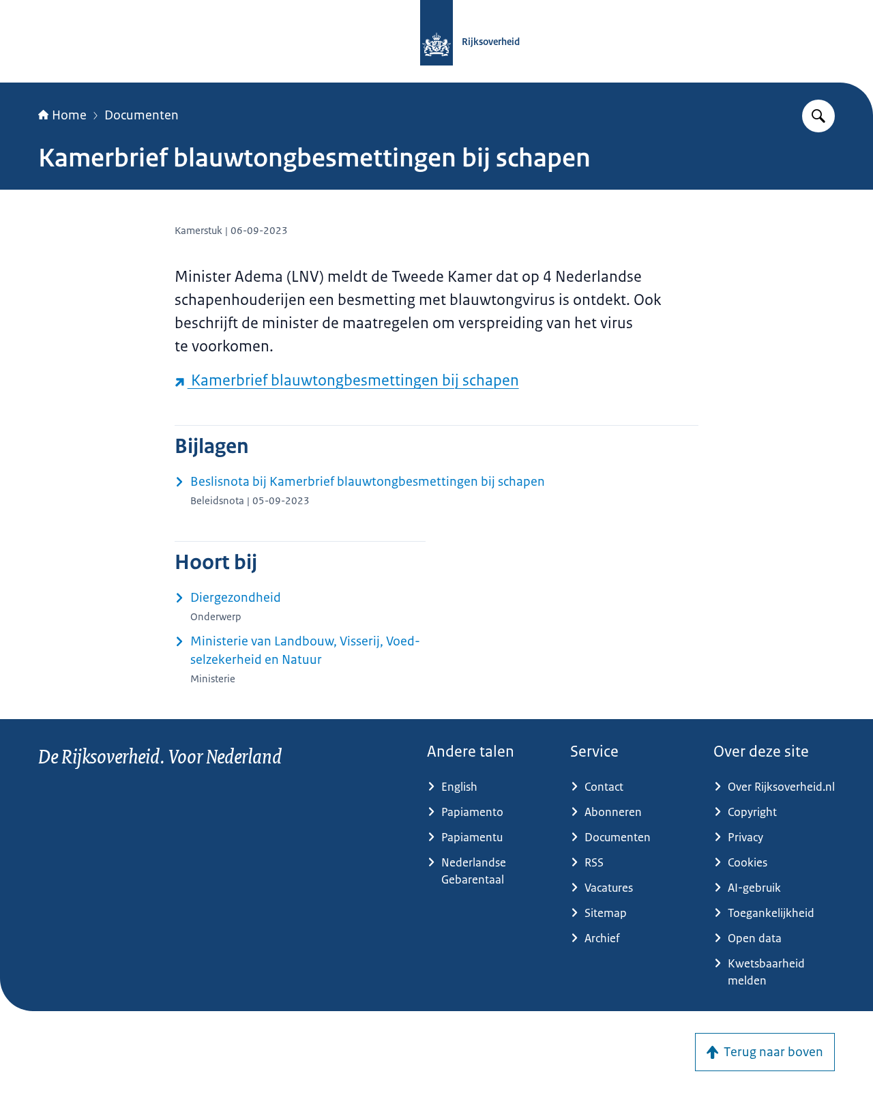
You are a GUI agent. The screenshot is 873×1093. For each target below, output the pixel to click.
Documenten (141, 115)
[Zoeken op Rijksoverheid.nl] (818, 116)
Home (69, 115)
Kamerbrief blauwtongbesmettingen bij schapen (353, 380)
